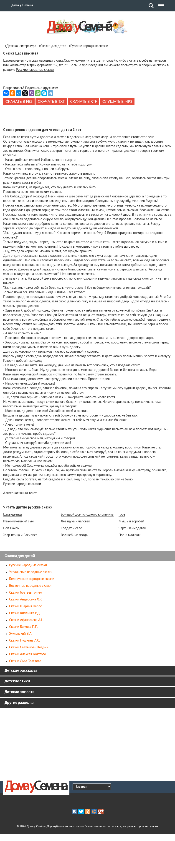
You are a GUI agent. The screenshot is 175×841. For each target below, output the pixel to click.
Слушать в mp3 (117, 101)
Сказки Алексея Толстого (27, 654)
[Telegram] (50, 93)
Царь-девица (12, 514)
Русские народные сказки (89, 46)
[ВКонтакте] (6, 93)
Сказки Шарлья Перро (25, 606)
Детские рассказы (21, 670)
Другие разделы (19, 703)
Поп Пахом (11, 528)
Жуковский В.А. (20, 633)
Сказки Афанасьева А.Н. (26, 620)
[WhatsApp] (38, 93)
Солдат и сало (71, 528)
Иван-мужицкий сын (18, 521)
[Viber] (31, 93)
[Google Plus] (101, 811)
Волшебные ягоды (74, 535)
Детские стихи (17, 681)
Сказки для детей (53, 46)
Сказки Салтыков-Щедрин (28, 647)
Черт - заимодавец (132, 528)
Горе (122, 514)
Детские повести (20, 692)
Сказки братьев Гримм (25, 592)
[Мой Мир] (18, 93)
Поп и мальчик (129, 535)
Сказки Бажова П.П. (23, 627)
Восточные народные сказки (30, 585)
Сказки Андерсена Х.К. (25, 599)
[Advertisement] (87, 115)
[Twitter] (81, 811)
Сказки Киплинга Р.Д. (25, 613)
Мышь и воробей (131, 521)
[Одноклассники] (12, 93)
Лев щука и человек (75, 521)
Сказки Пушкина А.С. (24, 640)
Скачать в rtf (83, 101)
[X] (25, 93)
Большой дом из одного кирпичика (87, 514)
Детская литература (21, 46)
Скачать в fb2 (18, 101)
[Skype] (44, 93)
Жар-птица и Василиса (20, 535)
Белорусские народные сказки (31, 579)
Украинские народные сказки (30, 572)
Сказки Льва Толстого (25, 661)
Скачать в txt (51, 101)
